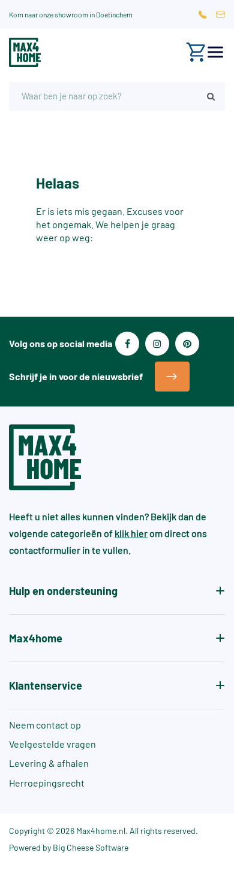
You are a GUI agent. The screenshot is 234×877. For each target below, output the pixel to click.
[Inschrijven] (172, 377)
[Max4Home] (25, 52)
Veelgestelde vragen (52, 743)
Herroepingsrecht (47, 782)
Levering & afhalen (49, 763)
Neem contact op (45, 724)
